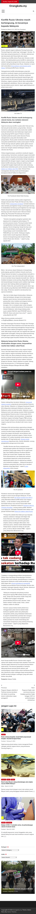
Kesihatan (9, 822)
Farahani (23, 29)
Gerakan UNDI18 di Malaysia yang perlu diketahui (18, 889)
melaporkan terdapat (16, 204)
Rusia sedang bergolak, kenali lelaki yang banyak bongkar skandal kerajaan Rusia (16, 737)
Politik (14, 679)
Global (10, 679)
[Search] (33, 11)
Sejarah (5, 886)
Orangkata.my (18, 5)
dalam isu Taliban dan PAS (9, 169)
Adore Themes (11, 912)
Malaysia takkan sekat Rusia (24, 511)
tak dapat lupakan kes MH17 (23, 497)
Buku (8, 779)
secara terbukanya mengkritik (20, 583)
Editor (2, 786)
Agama (4, 779)
